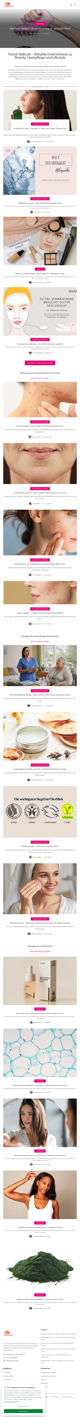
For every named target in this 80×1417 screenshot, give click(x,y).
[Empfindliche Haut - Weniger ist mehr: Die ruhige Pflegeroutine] (40, 110)
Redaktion (7, 1368)
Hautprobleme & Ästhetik (40, 422)
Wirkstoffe (40, 1009)
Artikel (44, 1330)
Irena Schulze (7, 1379)
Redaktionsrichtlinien (68, 1397)
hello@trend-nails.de (12, 1361)
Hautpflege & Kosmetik (40, 124)
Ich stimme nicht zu (23, 1406)
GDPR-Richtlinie (55, 1397)
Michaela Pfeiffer (8, 1376)
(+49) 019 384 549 (11, 1358)
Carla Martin (7, 1372)
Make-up (40, 269)
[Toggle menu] (75, 5)
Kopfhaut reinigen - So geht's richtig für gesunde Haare (58, 1334)
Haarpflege (40, 24)
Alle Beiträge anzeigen (39, 378)
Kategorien (45, 1368)
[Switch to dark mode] (71, 4)
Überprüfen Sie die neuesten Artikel (40, 363)
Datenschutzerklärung (11, 1402)
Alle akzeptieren (23, 1411)
